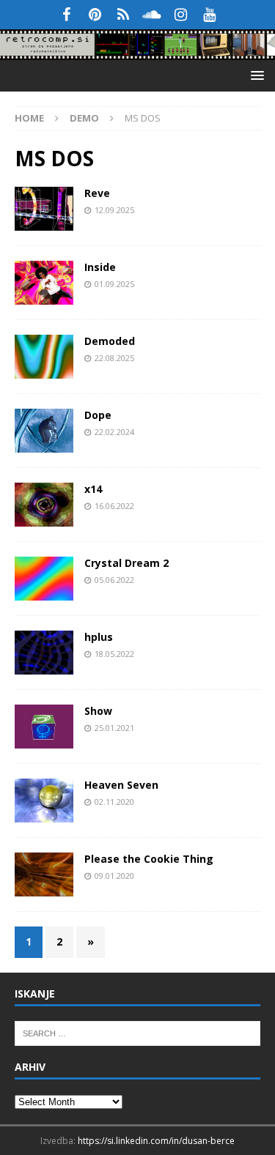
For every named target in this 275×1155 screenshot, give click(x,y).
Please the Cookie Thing (148, 859)
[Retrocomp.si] (137, 52)
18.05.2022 (114, 653)
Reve (97, 193)
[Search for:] (137, 1032)
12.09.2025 (114, 209)
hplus (98, 637)
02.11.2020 (114, 801)
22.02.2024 (114, 431)
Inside (100, 267)
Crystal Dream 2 (126, 563)
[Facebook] (66, 14)
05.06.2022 (114, 579)
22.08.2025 (114, 357)
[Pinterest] (95, 14)
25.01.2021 (114, 727)
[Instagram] (181, 14)
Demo (84, 118)
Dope (97, 415)
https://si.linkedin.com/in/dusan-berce (156, 1140)
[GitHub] (123, 14)
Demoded (109, 341)
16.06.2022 (114, 505)
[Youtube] (209, 14)
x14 (93, 489)
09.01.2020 (114, 875)
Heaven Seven (121, 785)
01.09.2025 (114, 283)
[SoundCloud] (152, 14)
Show (98, 711)
